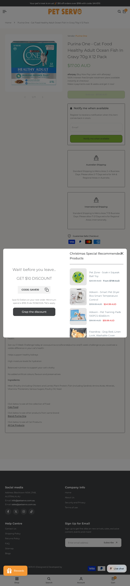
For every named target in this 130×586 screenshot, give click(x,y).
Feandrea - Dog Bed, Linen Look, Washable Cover (105, 333)
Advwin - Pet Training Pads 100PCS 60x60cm (105, 314)
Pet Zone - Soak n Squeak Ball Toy (104, 274)
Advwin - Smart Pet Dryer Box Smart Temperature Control (104, 296)
